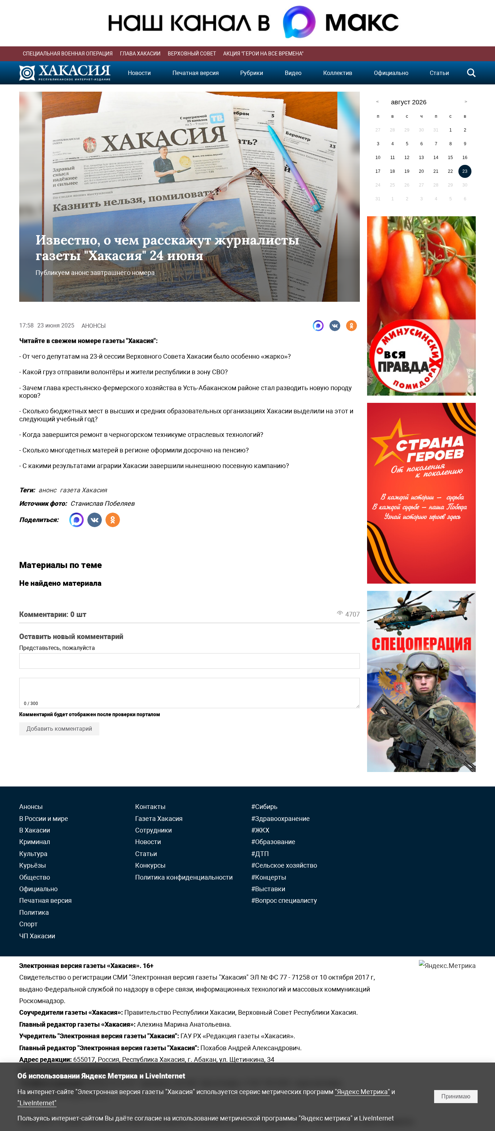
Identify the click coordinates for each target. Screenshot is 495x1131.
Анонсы (94, 325)
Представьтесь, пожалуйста (57, 647)
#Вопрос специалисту (284, 900)
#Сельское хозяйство (284, 865)
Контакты (150, 806)
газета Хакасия (83, 489)
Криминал (34, 842)
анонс (47, 489)
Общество (34, 877)
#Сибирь (264, 806)
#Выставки (268, 889)
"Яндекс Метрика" (362, 1091)
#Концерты (268, 877)
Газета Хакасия (159, 818)
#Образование (273, 842)
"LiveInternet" (37, 1103)
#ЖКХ (260, 830)
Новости (139, 73)
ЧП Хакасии (37, 936)
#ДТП (260, 853)
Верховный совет (192, 54)
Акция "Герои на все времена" (263, 54)
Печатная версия (195, 73)
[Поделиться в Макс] (318, 325)
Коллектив (337, 73)
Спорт (28, 924)
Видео (293, 73)
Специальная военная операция (68, 54)
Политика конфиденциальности (184, 877)
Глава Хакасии (140, 54)
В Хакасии (34, 830)
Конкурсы (150, 865)
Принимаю (455, 1096)
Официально (391, 73)
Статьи (439, 73)
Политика (34, 912)
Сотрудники (153, 830)
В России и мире (43, 818)
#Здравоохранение (280, 818)
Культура (33, 853)
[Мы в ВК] (334, 325)
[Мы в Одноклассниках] (351, 325)
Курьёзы (32, 865)
